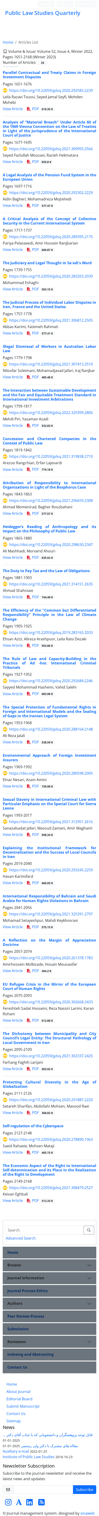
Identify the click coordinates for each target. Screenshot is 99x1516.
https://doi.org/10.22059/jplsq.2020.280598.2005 (51, 773)
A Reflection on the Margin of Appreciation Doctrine (49, 942)
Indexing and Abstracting (30, 1354)
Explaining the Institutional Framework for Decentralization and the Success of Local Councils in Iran (49, 852)
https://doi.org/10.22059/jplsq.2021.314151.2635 (51, 584)
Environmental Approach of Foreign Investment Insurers (49, 757)
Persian (87, 4)
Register (64, 4)
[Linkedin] (29, 1503)
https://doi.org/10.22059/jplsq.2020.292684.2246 (51, 680)
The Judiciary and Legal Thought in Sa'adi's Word (47, 262)
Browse (14, 1265)
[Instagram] (8, 1503)
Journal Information (25, 1277)
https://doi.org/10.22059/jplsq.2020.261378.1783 (51, 957)
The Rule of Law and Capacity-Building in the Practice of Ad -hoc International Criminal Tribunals (49, 663)
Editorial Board (19, 1398)
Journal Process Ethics (27, 1290)
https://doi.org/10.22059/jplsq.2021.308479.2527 (51, 1187)
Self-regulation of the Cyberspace (33, 1125)
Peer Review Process (25, 1316)
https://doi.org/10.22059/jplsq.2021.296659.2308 (51, 500)
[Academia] (19, 1503)
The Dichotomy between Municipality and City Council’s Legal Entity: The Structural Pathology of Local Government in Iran (49, 1038)
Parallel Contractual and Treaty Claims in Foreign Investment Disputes (49, 74)
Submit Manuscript (23, 1406)
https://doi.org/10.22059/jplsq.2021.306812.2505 (51, 320)
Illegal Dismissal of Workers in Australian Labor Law (49, 348)
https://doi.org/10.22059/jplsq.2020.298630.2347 (51, 544)
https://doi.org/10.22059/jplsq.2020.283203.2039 (51, 276)
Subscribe (84, 1489)
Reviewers (16, 1341)
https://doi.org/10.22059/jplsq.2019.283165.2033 (51, 632)
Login (47, 4)
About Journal (18, 1391)
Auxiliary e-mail (16, 1451)
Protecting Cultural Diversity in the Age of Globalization (49, 1084)
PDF (42, 108)
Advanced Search (21, 1238)
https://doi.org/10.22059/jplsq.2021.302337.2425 (51, 1055)
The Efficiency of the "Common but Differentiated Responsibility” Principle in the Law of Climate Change (49, 615)
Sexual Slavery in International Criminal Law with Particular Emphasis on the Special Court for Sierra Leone (49, 804)
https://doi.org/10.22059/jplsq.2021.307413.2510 (51, 364)
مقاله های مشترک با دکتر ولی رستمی (49, 1445)
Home (8, 42)
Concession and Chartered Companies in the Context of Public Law (49, 441)
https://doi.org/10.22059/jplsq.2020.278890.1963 (51, 1139)
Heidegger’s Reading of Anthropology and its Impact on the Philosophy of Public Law (49, 529)
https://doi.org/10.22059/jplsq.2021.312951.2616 (51, 821)
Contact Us (17, 1367)
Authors (14, 1303)
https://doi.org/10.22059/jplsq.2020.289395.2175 (51, 236)
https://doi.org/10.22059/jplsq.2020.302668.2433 (51, 1001)
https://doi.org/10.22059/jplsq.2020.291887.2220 (51, 1099)
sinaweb (87, 1513)
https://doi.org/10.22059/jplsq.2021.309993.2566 (51, 148)
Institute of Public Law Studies (29, 1456)
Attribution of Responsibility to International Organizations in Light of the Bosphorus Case (49, 485)
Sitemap (13, 1420)
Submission (18, 1328)
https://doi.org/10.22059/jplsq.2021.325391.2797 (51, 914)
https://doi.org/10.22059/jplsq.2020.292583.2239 (51, 90)
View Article (13, 108)
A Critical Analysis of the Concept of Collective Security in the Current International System (49, 221)
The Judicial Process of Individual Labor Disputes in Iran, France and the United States (49, 304)
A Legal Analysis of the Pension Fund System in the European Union (49, 177)
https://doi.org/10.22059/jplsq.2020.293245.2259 (51, 869)
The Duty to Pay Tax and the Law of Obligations (46, 570)
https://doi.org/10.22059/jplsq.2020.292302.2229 (51, 192)
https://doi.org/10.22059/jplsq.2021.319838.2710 (51, 456)
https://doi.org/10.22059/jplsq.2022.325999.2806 (51, 412)
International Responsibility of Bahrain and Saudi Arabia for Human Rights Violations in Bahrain (49, 898)
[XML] (59, 56)
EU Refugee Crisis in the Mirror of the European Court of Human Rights (49, 986)
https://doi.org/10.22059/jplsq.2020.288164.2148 (51, 729)
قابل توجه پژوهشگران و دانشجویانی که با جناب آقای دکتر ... (48, 1434)
